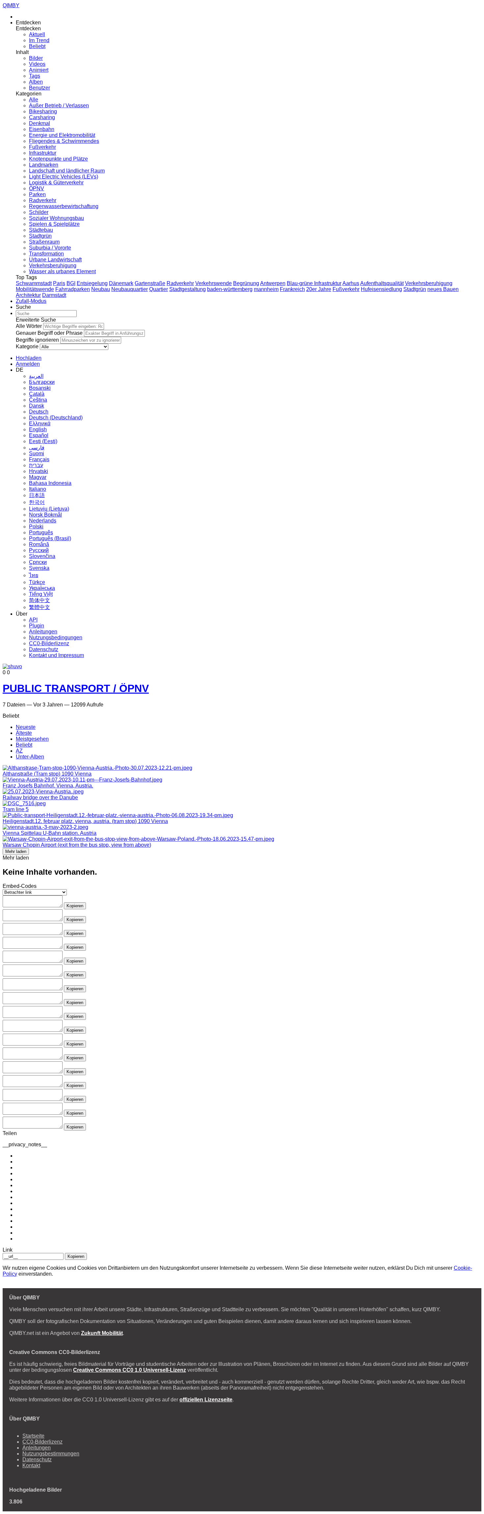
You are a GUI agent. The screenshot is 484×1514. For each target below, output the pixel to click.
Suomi (36, 453)
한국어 (37, 502)
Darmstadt (54, 295)
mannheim (266, 289)
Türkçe (37, 582)
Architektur (28, 295)
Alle (33, 99)
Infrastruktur (42, 153)
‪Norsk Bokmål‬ (45, 515)
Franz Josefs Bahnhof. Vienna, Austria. (48, 785)
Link (8, 1250)
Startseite (33, 1436)
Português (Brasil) (50, 538)
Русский (39, 550)
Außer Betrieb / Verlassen (59, 105)
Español (38, 435)
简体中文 (39, 600)
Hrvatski (38, 471)
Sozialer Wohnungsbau (56, 218)
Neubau (100, 289)
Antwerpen (272, 283)
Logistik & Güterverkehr (56, 182)
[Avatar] (12, 667)
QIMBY (11, 5)
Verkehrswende (213, 283)
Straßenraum (44, 242)
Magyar (37, 477)
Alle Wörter (29, 326)
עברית (36, 465)
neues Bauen (443, 289)
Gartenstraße (150, 283)
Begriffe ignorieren (37, 340)
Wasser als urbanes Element (62, 271)
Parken (37, 194)
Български (42, 382)
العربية (36, 376)
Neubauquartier (129, 289)
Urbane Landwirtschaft (55, 259)
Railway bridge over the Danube (40, 797)
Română (39, 544)
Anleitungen (43, 631)
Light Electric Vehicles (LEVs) (63, 176)
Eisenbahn (41, 129)
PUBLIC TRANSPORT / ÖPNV (76, 688)
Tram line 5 (16, 809)
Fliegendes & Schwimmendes (64, 141)
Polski (36, 526)
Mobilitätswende (35, 289)
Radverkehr (42, 200)
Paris (59, 283)
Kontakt (31, 1465)
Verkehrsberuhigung (52, 265)
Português (41, 532)
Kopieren (75, 905)
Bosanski (40, 388)
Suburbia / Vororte (50, 248)
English (38, 429)
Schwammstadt (34, 283)
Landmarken (43, 165)
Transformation (46, 253)
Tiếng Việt (41, 594)
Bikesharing (43, 111)
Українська (42, 588)
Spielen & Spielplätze (54, 224)
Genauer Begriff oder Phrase (49, 333)
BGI (71, 283)
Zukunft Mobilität (102, 1333)
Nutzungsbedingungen (55, 637)
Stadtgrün (40, 236)
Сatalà (36, 394)
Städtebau (41, 230)
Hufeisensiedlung (381, 289)
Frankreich (292, 289)
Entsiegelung (92, 283)
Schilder (38, 212)
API (33, 620)
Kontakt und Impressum (56, 655)
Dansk (36, 406)
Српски (38, 562)
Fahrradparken (72, 289)
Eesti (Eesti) (43, 441)
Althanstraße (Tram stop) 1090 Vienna (47, 774)
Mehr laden (15, 851)
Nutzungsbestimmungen (50, 1453)
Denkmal (39, 123)
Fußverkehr (42, 147)
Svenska (39, 568)
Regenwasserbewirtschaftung (63, 206)
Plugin (36, 625)
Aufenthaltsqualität (382, 283)
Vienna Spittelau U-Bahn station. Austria (49, 833)
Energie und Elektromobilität (62, 135)
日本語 (37, 495)
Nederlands (42, 520)
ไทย (33, 575)
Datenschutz (43, 649)
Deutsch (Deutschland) (56, 417)
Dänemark (121, 283)
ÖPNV (36, 188)
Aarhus (350, 283)
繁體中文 (39, 607)
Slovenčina (42, 556)
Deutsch (38, 411)
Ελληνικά (39, 423)
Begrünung (246, 283)
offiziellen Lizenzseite (205, 1399)
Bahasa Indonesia (50, 483)
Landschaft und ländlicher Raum (67, 170)
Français (39, 459)
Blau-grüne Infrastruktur (314, 283)
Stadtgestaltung (187, 289)
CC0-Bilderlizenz (49, 643)
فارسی (36, 447)
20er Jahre (318, 289)
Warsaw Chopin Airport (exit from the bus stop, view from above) (77, 845)
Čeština (38, 400)
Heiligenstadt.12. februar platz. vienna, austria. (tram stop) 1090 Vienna (85, 821)
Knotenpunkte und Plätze (58, 159)
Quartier (158, 289)
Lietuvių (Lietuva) (49, 509)
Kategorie (27, 346)
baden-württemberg (230, 289)
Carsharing (42, 117)
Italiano (37, 489)
